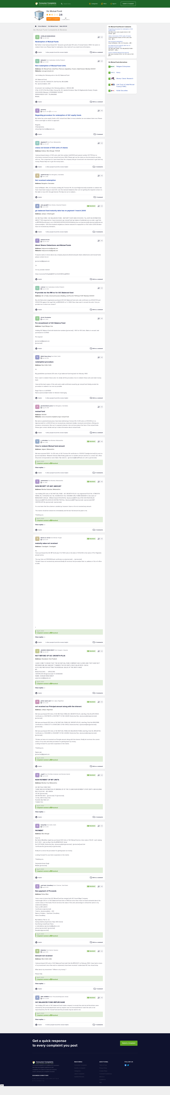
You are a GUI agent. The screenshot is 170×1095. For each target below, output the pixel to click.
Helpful (40, 52)
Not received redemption (45, 180)
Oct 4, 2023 (54, 111)
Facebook (125, 1065)
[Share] (99, 37)
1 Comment (99, 134)
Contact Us (102, 1079)
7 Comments (99, 1024)
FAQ (100, 1082)
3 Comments (99, 642)
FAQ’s (105, 3)
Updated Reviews (79, 1076)
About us (101, 1076)
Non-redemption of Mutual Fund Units (50, 66)
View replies (39, 467)
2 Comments (99, 167)
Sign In (114, 3)
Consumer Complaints (80, 1065)
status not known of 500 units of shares (51, 148)
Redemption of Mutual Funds (47, 42)
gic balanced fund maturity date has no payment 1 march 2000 (60, 211)
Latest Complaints (79, 1074)
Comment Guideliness (105, 1074)
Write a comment (97, 52)
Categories (94, 3)
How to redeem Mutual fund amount (118, 52)
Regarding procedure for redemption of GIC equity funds (58, 115)
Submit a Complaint (128, 3)
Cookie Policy (103, 1071)
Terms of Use (103, 1065)
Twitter (128, 1065)
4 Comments (99, 473)
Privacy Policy (103, 1068)
